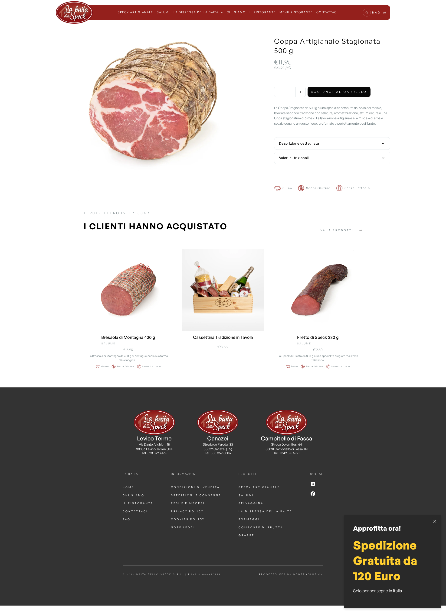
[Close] (435, 521)
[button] (367, 12)
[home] (74, 12)
